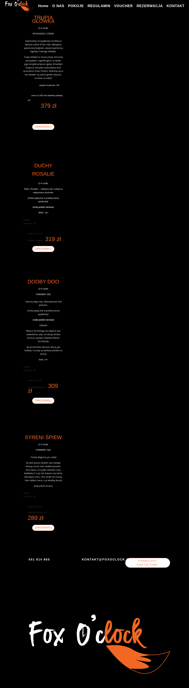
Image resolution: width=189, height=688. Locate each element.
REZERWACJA (150, 6)
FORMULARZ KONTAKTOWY (147, 563)
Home (43, 6)
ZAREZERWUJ (43, 126)
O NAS (58, 6)
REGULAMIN (99, 6)
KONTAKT (176, 6)
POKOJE (76, 6)
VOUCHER (123, 6)
